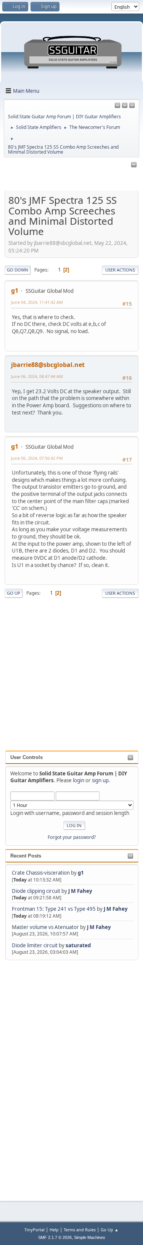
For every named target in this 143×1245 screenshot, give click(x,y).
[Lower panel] (132, 106)
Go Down (17, 270)
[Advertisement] (35, 1076)
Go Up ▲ (110, 1229)
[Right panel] (117, 106)
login (78, 780)
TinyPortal (34, 1229)
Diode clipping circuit (36, 891)
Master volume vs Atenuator (45, 927)
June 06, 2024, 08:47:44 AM (37, 376)
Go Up (13, 593)
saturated (78, 945)
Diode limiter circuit (35, 945)
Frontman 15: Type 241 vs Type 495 (54, 908)
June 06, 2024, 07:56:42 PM (37, 458)
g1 (81, 872)
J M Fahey (80, 891)
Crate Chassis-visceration (41, 872)
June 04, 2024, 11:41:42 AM (37, 302)
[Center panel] (125, 106)
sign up (100, 780)
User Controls (26, 757)
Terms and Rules (80, 1229)
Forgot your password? (72, 837)
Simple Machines (89, 1237)
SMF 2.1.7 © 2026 (55, 1237)
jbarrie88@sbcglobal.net (48, 364)
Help (54, 1229)
